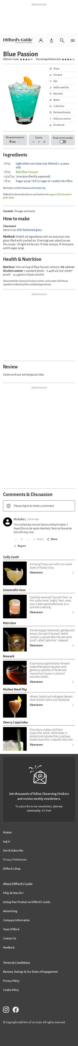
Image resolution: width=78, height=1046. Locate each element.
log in (26, 505)
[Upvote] (16, 539)
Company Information (16, 920)
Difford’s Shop (11, 868)
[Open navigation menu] (72, 40)
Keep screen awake (63, 138)
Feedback (9, 947)
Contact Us (9, 938)
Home (7, 832)
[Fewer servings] (33, 142)
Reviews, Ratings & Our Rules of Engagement (30, 971)
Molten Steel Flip (15, 689)
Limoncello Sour (14, 590)
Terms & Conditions (16, 963)
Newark (8, 656)
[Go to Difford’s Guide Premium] (51, 40)
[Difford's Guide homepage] (18, 40)
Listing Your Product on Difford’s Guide (26, 902)
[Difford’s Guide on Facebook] (17, 1010)
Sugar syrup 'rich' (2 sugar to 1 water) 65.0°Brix (44, 181)
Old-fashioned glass (29, 229)
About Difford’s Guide (18, 884)
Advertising (10, 911)
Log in (6, 841)
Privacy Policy (11, 980)
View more (36, 572)
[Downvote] (27, 539)
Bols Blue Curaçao (27, 171)
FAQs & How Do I (13, 892)
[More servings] (44, 142)
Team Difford (11, 929)
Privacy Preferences (15, 859)
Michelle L (20, 519)
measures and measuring (33, 188)
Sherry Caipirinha (15, 722)
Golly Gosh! (11, 557)
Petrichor (9, 623)
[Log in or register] (41, 40)
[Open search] (62, 40)
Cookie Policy (11, 989)
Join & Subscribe (13, 850)
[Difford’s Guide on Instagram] (7, 1010)
